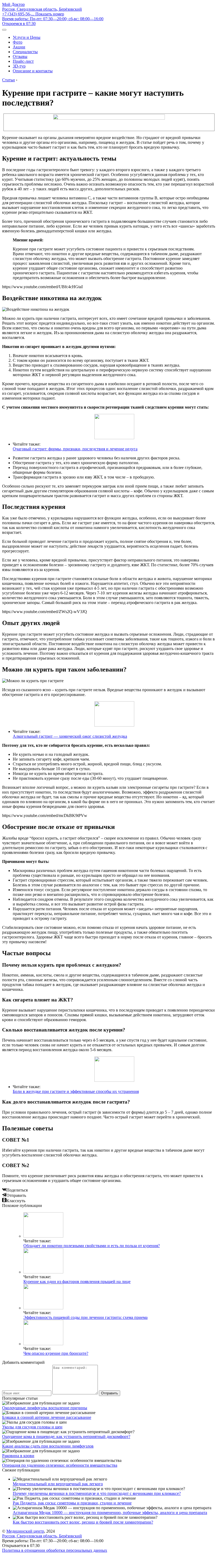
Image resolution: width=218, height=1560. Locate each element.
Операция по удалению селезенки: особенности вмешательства (59, 1465)
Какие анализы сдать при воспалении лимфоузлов (48, 1446)
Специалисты (25, 51)
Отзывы (20, 56)
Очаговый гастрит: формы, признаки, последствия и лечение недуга (75, 449)
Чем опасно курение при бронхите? (55, 1353)
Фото (17, 42)
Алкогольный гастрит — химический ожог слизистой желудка (70, 736)
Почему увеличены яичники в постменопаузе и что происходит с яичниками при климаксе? (97, 1493)
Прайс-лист (23, 61)
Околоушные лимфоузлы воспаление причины (44, 1408)
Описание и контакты (33, 71)
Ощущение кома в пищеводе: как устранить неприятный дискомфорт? (66, 1436)
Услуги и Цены (26, 37)
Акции (19, 47)
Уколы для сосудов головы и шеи (32, 1427)
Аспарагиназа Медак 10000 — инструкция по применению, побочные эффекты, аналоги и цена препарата (110, 1512)
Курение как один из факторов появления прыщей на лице (77, 1281)
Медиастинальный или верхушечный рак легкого (58, 1484)
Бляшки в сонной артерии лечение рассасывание (46, 1417)
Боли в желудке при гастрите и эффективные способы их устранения (76, 1091)
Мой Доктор (13, 4)
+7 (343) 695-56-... (33, 14)
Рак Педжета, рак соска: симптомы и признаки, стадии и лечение (72, 1503)
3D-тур (19, 66)
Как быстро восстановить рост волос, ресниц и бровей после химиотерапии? (83, 1522)
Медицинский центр (25, 1531)
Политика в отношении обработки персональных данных (54, 1550)
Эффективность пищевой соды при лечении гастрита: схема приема (85, 1317)
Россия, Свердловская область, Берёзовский (42, 9)
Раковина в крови (18, 1455)
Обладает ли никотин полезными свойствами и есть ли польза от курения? (91, 1245)
